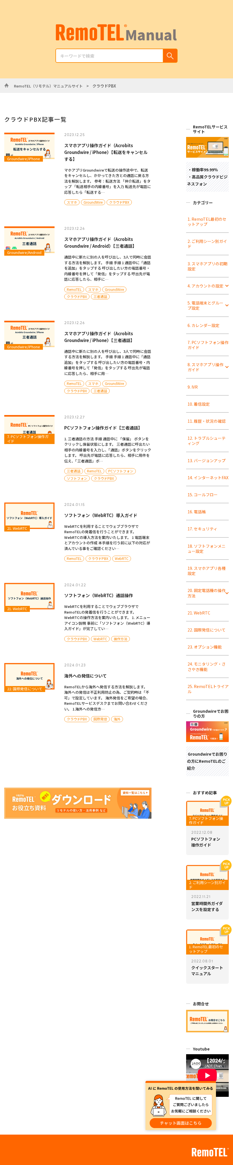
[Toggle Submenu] (227, 286)
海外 (117, 718)
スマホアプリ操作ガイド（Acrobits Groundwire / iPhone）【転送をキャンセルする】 (105, 152)
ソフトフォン (77, 478)
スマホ (72, 202)
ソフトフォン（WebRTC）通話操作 (98, 595)
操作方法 (120, 638)
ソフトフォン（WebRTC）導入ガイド (100, 515)
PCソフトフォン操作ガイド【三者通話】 (103, 428)
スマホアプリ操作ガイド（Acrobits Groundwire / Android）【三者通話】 (100, 242)
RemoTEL (74, 289)
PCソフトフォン (120, 470)
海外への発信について (85, 676)
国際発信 (100, 718)
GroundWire (93, 202)
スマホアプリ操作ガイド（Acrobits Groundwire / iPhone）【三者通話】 (99, 336)
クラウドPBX (119, 202)
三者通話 (100, 296)
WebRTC (121, 558)
